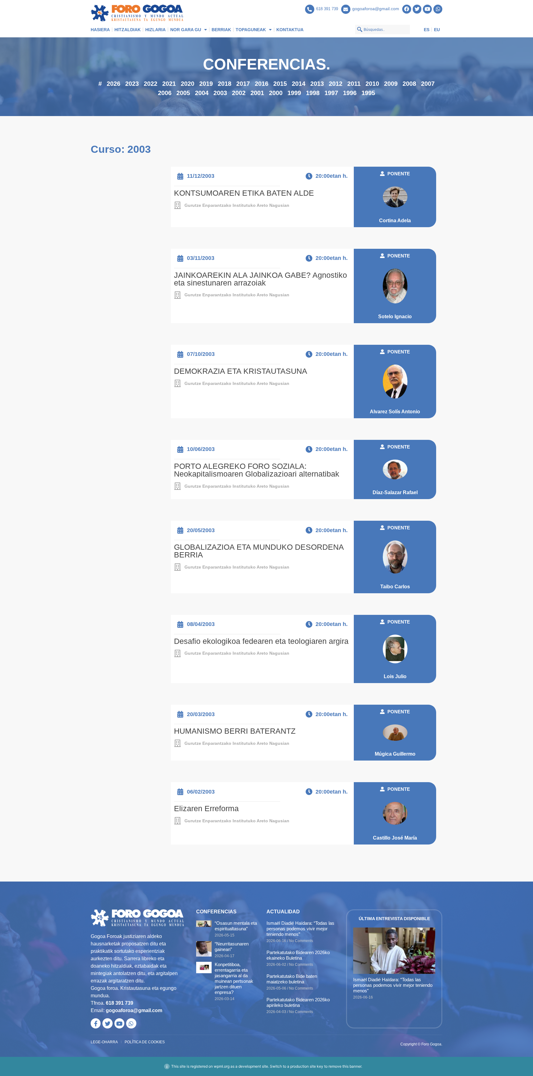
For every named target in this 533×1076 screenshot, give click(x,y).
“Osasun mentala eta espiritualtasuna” (236, 925)
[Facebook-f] (96, 1023)
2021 (169, 83)
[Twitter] (417, 9)
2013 (317, 83)
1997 (331, 93)
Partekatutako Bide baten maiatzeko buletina (291, 979)
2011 (354, 83)
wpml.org (221, 1066)
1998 (313, 93)
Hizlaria (155, 29)
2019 (206, 83)
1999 (294, 93)
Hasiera (100, 29)
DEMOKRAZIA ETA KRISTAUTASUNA (240, 371)
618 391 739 (327, 8)
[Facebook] (406, 9)
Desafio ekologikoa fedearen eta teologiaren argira (261, 641)
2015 (280, 83)
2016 (261, 83)
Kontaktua (290, 29)
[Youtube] (427, 9)
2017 (243, 83)
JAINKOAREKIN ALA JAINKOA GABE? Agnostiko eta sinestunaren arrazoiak (260, 279)
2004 (202, 93)
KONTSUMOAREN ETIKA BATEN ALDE (244, 193)
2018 (224, 83)
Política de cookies (145, 1042)
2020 (187, 83)
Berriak (221, 29)
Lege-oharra (104, 1042)
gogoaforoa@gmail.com (375, 8)
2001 (257, 93)
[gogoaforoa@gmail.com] (345, 9)
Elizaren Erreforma (206, 808)
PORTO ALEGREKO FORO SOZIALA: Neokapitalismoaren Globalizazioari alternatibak (256, 470)
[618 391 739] (309, 9)
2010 (372, 83)
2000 (276, 93)
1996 (350, 93)
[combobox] (382, 29)
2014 (298, 83)
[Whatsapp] (437, 9)
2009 (391, 83)
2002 (239, 93)
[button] (395, 173)
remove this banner (344, 1066)
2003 (220, 93)
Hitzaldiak (127, 29)
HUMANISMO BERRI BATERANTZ (234, 731)
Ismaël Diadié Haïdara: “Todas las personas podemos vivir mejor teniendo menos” (300, 928)
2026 (113, 83)
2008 (409, 83)
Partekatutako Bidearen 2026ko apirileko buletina (298, 1002)
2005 (183, 93)
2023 (132, 83)
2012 (335, 83)
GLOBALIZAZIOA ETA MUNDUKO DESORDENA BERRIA (259, 551)
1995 (368, 93)
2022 (150, 83)
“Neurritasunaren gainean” (232, 946)
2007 (428, 83)
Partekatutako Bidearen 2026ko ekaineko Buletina (298, 955)
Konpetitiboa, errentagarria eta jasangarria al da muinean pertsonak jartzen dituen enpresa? (234, 978)
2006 (164, 93)
